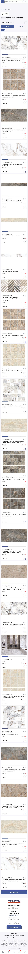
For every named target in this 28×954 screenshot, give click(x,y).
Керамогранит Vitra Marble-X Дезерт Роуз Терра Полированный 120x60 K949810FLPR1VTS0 (13, 588)
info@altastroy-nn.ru (13, 915)
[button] (5, 54)
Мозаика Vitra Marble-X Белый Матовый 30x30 (12, 406)
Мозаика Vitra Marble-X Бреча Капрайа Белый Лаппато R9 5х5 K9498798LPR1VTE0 (12, 733)
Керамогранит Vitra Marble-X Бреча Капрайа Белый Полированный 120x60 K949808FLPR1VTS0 (13, 625)
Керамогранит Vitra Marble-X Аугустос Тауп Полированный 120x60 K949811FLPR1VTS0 (11, 552)
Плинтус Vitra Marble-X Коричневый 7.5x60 (11, 200)
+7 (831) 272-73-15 (14, 914)
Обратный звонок (14, 927)
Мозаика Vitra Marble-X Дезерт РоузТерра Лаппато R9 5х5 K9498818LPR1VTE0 (13, 96)
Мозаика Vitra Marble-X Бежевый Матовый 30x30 (13, 335)
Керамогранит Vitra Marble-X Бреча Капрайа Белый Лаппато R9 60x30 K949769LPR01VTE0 (13, 880)
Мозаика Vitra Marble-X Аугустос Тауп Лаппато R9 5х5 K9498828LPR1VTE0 (14, 515)
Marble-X (4, 661)
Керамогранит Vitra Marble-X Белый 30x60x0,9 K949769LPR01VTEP (12, 165)
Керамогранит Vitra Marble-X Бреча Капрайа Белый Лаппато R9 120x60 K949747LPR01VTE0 (13, 59)
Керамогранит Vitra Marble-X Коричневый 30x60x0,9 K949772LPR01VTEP (13, 130)
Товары (7, 26)
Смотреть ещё (14, 892)
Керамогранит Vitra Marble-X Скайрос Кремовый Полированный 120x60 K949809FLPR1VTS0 (13, 442)
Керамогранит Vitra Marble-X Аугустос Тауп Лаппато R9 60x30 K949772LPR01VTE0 (13, 770)
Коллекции (20, 26)
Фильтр (3, 30)
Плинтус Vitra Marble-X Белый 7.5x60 (10, 271)
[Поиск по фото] (25, 1)
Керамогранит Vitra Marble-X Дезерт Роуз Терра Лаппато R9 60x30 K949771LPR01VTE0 (13, 807)
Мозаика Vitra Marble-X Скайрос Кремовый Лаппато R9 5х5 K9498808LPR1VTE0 (13, 697)
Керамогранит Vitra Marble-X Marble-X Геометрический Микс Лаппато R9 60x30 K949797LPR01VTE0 (11, 299)
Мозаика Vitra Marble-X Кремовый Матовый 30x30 (13, 370)
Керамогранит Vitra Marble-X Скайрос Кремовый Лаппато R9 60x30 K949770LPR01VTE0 (13, 843)
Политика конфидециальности (14, 937)
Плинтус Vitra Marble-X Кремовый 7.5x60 (11, 236)
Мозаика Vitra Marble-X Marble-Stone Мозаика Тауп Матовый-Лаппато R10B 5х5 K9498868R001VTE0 (13, 478)
